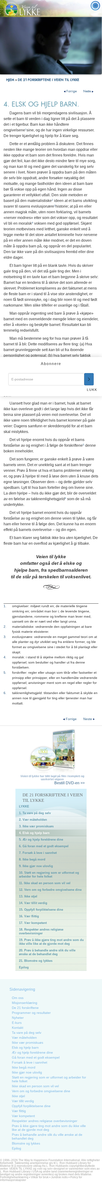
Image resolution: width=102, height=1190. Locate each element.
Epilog (24, 967)
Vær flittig (19, 1111)
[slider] (50, 70)
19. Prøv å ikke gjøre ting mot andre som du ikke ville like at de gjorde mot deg (51, 941)
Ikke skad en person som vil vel (35, 1086)
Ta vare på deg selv (26, 1032)
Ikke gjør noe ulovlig (27, 1072)
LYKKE (24, 806)
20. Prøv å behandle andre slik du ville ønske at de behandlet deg (47, 952)
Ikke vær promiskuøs (27, 1042)
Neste (87, 91)
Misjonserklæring (24, 1003)
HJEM (10, 79)
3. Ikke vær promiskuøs (36, 826)
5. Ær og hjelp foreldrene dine (41, 839)
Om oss (17, 998)
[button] (14, 70)
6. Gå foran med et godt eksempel (44, 846)
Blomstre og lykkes (26, 1143)
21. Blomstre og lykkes (35, 961)
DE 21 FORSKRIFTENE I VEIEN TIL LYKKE (48, 79)
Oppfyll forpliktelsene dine (31, 1106)
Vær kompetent (23, 1116)
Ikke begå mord (23, 1067)
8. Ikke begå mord (32, 859)
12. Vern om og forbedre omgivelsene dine (50, 889)
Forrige (71, 91)
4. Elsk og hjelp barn (34, 833)
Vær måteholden (24, 1037)
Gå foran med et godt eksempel (36, 1057)
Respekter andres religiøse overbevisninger (44, 1121)
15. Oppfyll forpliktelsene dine (41, 909)
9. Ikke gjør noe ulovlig (36, 866)
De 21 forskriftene (25, 1008)
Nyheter (18, 1018)
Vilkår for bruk (40, 1177)
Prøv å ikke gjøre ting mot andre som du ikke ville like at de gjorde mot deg (49, 1128)
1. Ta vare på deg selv (35, 813)
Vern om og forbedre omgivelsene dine (41, 1091)
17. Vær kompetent (33, 923)
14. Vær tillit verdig (33, 903)
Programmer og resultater (31, 1013)
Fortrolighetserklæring (14, 1177)
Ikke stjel (18, 1096)
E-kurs (17, 1023)
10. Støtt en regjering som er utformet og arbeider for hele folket (49, 874)
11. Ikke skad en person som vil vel (44, 883)
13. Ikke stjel (28, 896)
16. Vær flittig (29, 916)
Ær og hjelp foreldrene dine (32, 1052)
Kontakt (17, 1028)
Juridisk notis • (60, 1177)
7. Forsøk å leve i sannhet (38, 853)
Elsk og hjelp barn (25, 1047)
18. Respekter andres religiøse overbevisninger (41, 931)
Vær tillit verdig (23, 1101)
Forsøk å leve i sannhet (29, 1062)
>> (69, 783)
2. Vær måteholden (33, 819)
